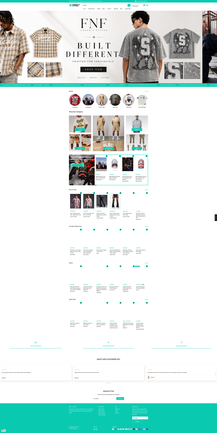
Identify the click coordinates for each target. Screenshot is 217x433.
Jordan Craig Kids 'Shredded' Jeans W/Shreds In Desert (114, 325)
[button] (215, 374)
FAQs (116, 410)
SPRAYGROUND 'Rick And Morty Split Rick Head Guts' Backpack (141, 178)
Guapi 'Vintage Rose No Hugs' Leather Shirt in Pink (75, 214)
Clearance (116, 8)
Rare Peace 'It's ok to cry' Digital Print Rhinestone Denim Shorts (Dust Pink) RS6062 (101, 288)
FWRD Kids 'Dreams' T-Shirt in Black (88, 324)
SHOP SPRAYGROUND (77, 165)
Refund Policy (101, 410)
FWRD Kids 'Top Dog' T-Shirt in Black (75, 324)
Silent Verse (86, 254)
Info (84, 8)
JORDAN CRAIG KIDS (114, 327)
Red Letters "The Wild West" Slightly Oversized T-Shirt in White (128, 251)
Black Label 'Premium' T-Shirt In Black (141, 250)
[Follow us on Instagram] (96, 429)
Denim (109, 8)
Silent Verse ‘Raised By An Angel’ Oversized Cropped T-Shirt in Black (115, 251)
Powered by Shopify (73, 428)
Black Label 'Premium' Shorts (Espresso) (114, 287)
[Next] (148, 100)
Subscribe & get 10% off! (142, 1)
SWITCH (137, 289)
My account (135, 6)
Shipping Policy (101, 412)
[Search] (129, 5)
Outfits (98, 8)
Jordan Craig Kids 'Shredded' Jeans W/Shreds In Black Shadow (140, 325)
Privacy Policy (101, 409)
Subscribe (120, 398)
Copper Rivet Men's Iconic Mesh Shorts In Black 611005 (127, 288)
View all (146, 91)
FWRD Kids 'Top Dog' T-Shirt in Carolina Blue (101, 324)
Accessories (127, 8)
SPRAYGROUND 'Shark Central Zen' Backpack (100, 177)
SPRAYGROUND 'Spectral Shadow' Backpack (114, 177)
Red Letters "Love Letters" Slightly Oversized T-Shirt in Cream (75, 251)
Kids (121, 8)
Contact (117, 412)
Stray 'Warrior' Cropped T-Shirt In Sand (101, 250)
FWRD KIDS (72, 326)
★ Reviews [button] (215, 217)
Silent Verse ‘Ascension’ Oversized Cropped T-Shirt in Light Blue (88, 251)
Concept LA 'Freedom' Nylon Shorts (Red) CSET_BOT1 (88, 288)
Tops (103, 8)
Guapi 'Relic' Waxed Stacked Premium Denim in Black (101, 215)
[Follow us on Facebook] (94, 429)
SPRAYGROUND (99, 179)
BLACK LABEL (138, 253)
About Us (117, 409)
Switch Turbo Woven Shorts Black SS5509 (140, 287)
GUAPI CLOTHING (73, 216)
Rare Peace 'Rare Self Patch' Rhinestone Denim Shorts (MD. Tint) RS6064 (75, 288)
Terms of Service (102, 414)
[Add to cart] (107, 156)
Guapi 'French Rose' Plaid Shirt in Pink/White (88, 214)
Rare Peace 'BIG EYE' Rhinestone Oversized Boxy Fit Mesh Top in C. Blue (141, 215)
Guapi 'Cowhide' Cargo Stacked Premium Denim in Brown (115, 215)
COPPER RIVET (125, 291)
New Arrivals (91, 8)
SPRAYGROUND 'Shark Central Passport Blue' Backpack (127, 178)
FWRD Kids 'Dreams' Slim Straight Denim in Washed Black (128, 325)
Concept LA (85, 291)
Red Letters (72, 254)
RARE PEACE (138, 219)
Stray (97, 253)
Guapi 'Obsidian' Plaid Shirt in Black (127, 214)
